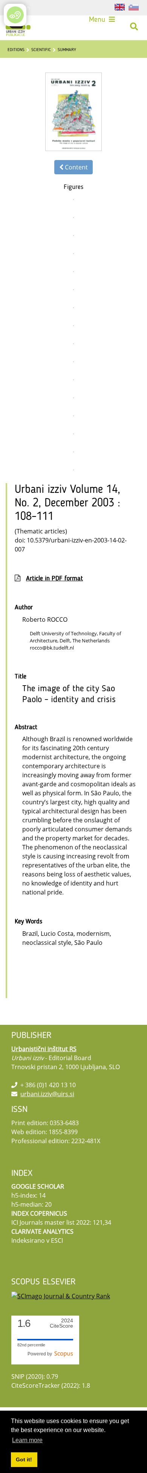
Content (75, 167)
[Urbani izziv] (18, 26)
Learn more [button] (27, 1440)
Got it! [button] (24, 1459)
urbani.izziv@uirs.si (47, 1094)
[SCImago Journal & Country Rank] (60, 1295)
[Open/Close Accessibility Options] (15, 14)
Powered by (41, 1354)
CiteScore (61, 1323)
